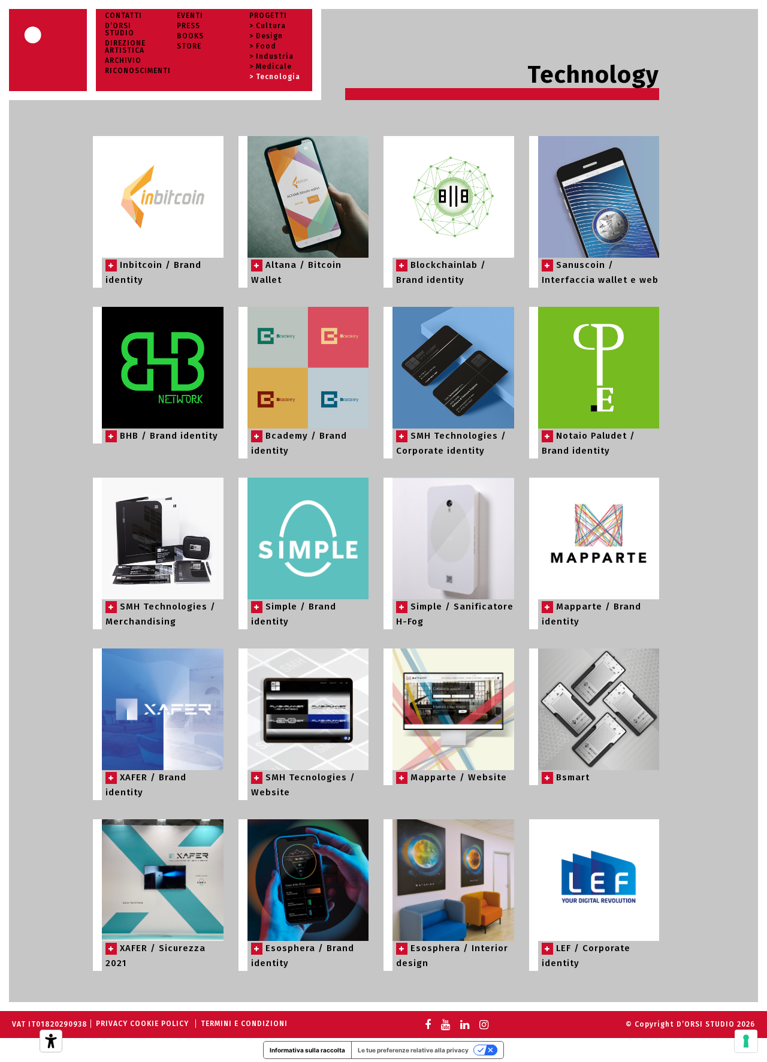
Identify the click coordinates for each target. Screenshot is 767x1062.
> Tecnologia (274, 77)
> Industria (271, 56)
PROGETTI (268, 15)
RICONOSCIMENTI (138, 71)
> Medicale (270, 66)
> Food (262, 46)
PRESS (188, 26)
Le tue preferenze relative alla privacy (413, 1050)
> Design (266, 36)
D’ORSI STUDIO (119, 29)
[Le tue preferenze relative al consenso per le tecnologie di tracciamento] (746, 1041)
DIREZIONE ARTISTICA (125, 47)
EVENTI (190, 15)
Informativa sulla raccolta (307, 1050)
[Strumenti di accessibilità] (51, 1041)
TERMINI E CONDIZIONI (244, 1023)
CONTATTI (123, 15)
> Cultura (267, 26)
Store (189, 46)
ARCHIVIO (123, 60)
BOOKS (190, 36)
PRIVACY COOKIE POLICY (142, 1023)
